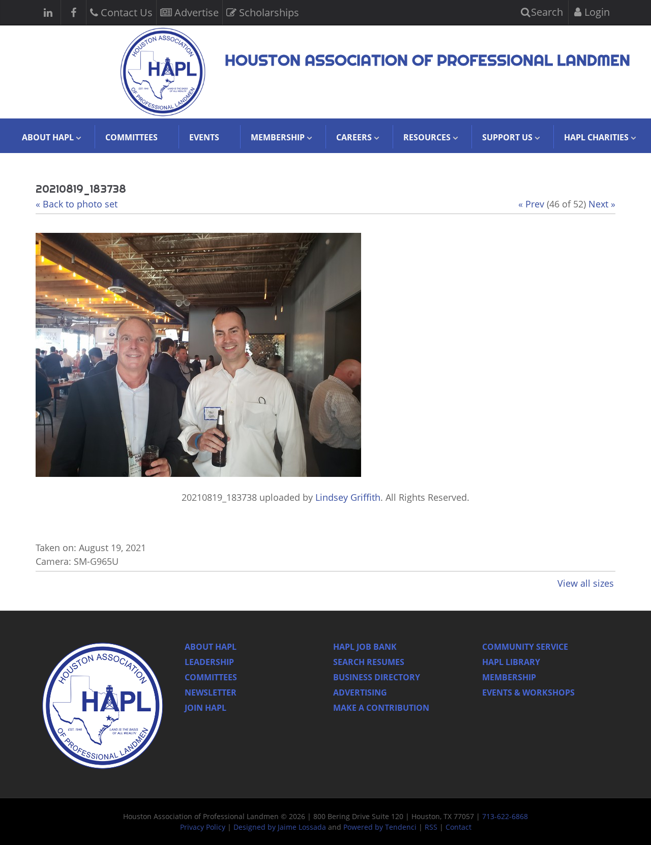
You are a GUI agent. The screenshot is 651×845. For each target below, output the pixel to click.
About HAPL (210, 646)
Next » (601, 204)
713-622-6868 (505, 816)
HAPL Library (511, 662)
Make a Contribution (381, 707)
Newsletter (210, 692)
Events (204, 137)
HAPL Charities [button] (596, 137)
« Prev (531, 204)
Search (545, 12)
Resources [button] (427, 137)
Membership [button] (278, 137)
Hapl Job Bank (365, 646)
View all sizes (585, 583)
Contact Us (125, 12)
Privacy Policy (202, 827)
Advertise (195, 12)
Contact (458, 827)
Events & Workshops (528, 692)
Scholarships (267, 12)
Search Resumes (368, 662)
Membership (509, 677)
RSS (431, 827)
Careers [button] (354, 137)
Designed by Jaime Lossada (279, 827)
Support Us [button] (507, 137)
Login (596, 12)
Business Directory (376, 677)
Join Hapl (205, 707)
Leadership (209, 662)
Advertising (360, 692)
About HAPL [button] (48, 137)
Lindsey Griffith (347, 497)
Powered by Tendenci (380, 827)
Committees (131, 137)
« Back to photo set (76, 204)
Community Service (525, 646)
